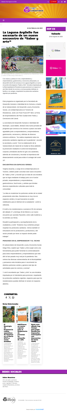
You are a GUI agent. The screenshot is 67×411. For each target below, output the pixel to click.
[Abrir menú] (3, 20)
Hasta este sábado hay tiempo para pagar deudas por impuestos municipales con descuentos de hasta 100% (36, 333)
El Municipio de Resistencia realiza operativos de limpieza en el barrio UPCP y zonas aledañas (8, 333)
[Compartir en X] (9, 297)
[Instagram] (61, 1)
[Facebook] (58, 1)
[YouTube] (64, 1)
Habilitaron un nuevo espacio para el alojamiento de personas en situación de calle (22, 332)
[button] (48, 1)
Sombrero (33, 24)
